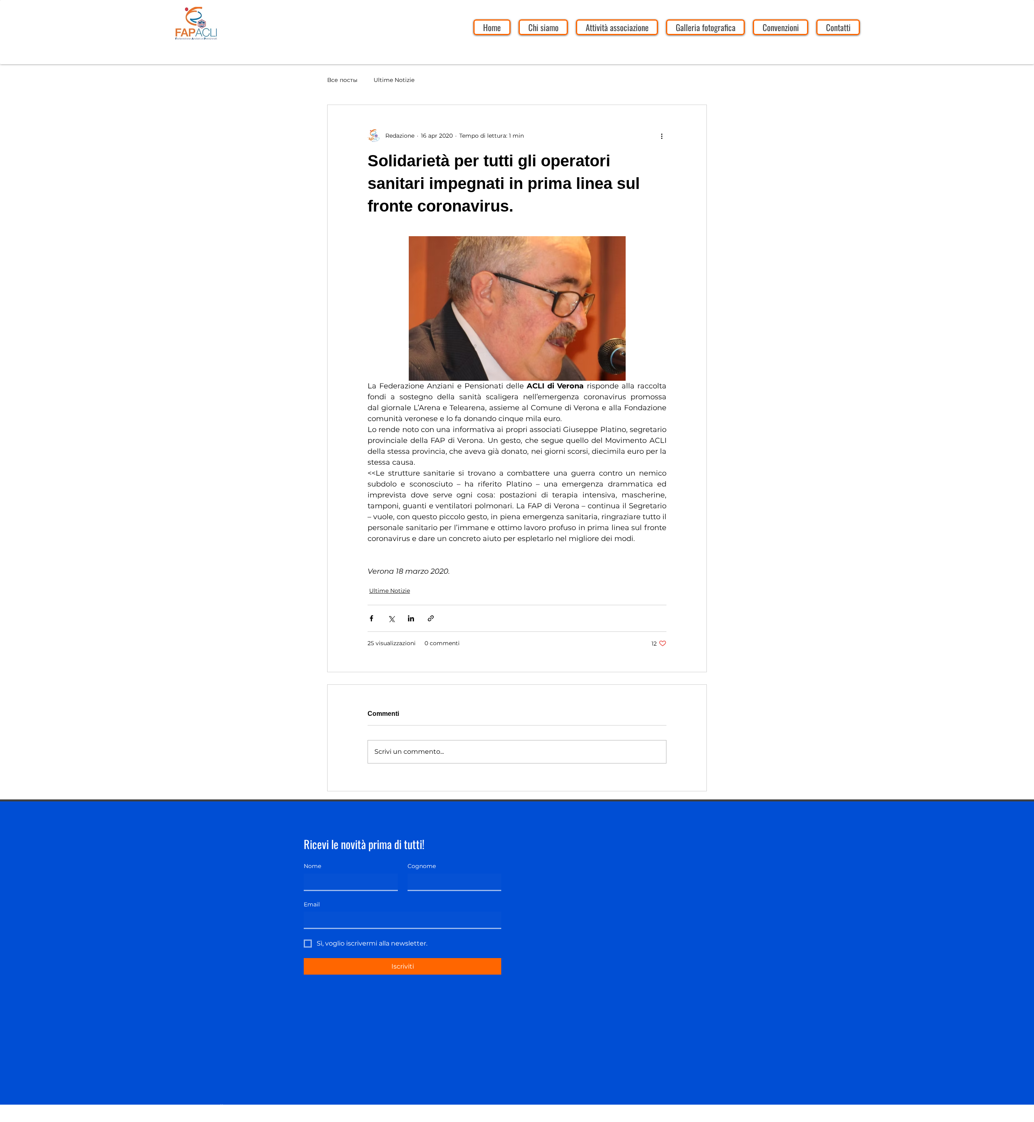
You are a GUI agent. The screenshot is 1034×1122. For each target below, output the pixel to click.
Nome (312, 866)
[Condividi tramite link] (431, 618)
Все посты (342, 80)
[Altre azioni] (661, 136)
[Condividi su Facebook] (371, 618)
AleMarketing (232, 1116)
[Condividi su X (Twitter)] (391, 618)
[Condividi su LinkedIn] (411, 618)
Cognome (422, 866)
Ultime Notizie (394, 80)
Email (312, 904)
